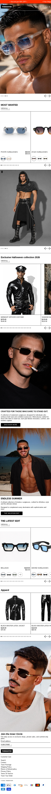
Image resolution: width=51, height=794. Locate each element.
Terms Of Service (7, 773)
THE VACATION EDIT (11, 513)
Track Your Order (7, 776)
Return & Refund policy (9, 769)
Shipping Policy (6, 767)
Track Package (6, 765)
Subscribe (5, 745)
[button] (41, 6)
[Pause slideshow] (2, 172)
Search (3, 760)
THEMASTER (9, 780)
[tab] (1, 165)
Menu (37, 7)
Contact (3, 762)
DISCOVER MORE (10, 425)
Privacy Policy (6, 771)
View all (4, 108)
